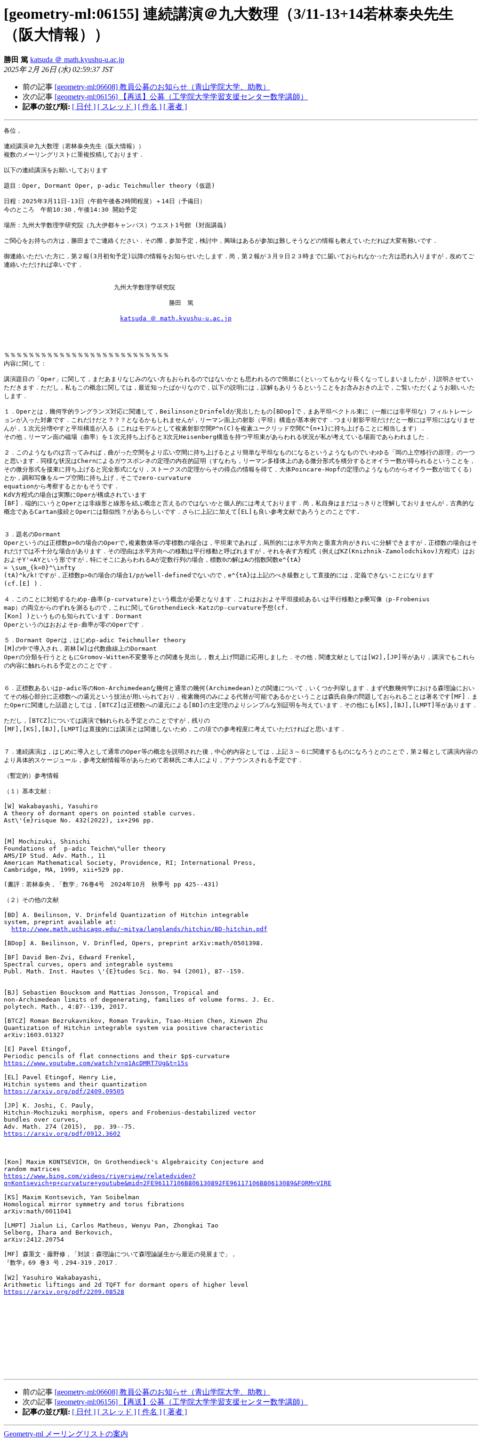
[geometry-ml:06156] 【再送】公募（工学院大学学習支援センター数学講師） (181, 97)
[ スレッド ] (116, 107)
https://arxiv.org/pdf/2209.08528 (64, 1291)
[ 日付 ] (84, 107)
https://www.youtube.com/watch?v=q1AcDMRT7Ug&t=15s (96, 1063)
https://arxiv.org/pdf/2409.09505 (64, 1091)
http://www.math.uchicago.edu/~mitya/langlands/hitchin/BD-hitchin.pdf (139, 929)
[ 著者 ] (175, 107)
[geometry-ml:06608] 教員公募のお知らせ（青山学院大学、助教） (162, 87)
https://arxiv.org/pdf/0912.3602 (62, 1133)
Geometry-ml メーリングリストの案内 (66, 1434)
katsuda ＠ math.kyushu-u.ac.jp (77, 60)
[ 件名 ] (149, 107)
